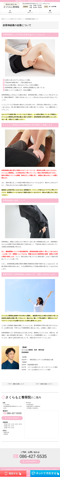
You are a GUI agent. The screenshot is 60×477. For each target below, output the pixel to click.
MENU (10, 11)
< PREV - (15, 384)
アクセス (50, 11)
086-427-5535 (12, 413)
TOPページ (30, 11)
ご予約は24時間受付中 (12, 418)
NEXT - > (44, 384)
